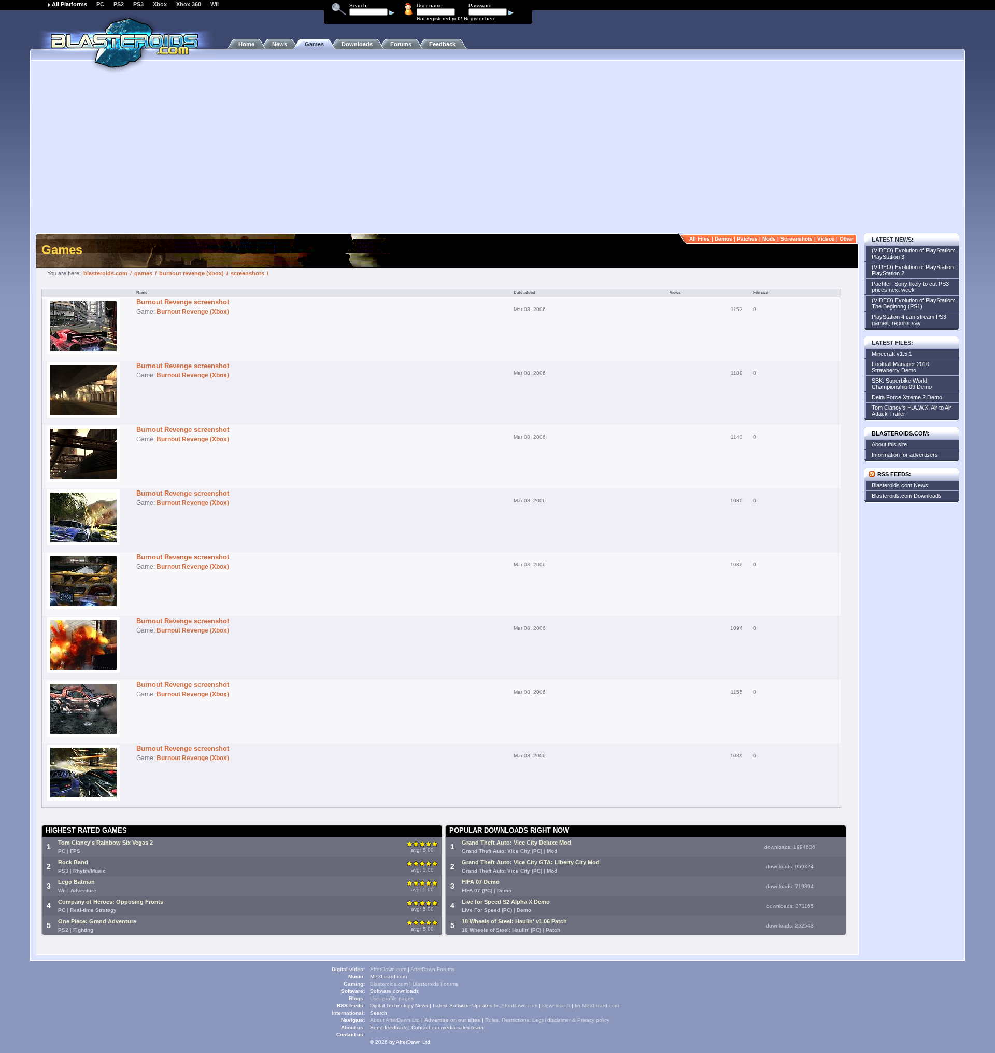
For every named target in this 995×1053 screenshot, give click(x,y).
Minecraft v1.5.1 (892, 353)
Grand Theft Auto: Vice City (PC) (502, 851)
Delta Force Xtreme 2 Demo (907, 397)
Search (378, 1013)
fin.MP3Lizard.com (597, 1005)
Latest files (891, 343)
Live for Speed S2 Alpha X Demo (506, 901)
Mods (769, 239)
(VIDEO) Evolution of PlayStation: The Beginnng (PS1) (913, 303)
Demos (723, 239)
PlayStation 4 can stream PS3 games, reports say (909, 320)
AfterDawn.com (388, 969)
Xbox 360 (188, 4)
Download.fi (556, 1005)
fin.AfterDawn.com (515, 1005)
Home (246, 44)
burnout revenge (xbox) (191, 273)
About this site (889, 444)
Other (847, 239)
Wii (214, 4)
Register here (480, 18)
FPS (75, 851)
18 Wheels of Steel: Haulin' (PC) (501, 930)
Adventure (83, 890)
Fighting (83, 930)
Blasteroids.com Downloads (907, 496)
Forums (400, 44)
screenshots (247, 273)
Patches (747, 239)
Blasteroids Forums (435, 984)
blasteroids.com (105, 273)
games (143, 273)
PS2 (118, 4)
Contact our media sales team (447, 1027)
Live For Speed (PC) (487, 910)
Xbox (160, 4)
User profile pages (392, 998)
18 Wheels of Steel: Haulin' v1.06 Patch (514, 921)
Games (314, 44)
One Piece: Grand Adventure (97, 921)
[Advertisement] (497, 153)
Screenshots (796, 239)
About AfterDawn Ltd (395, 1020)
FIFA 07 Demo (481, 882)
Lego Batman (76, 882)
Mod (552, 851)
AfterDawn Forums (432, 969)
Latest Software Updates (462, 1005)
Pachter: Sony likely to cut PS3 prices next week (910, 286)
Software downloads (394, 991)
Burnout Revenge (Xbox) (193, 311)
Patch (553, 930)
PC (100, 4)
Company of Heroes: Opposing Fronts (110, 901)
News (279, 44)
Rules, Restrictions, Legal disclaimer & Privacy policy (547, 1020)
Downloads (357, 44)
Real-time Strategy (93, 910)
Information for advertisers (905, 455)
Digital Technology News (399, 1005)
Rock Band (73, 862)
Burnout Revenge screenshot (182, 302)
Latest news (892, 239)
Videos (826, 239)
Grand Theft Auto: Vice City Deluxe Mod (516, 842)
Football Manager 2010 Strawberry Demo (900, 367)
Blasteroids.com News (900, 485)
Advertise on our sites (452, 1020)
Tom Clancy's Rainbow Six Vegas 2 (105, 842)
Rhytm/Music (89, 871)
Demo (504, 890)
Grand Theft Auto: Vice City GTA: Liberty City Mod (531, 862)
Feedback (442, 44)
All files (699, 239)
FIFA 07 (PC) (477, 890)
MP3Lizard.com (388, 976)
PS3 (138, 4)
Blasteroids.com (389, 984)
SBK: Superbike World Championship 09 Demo (902, 383)
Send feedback (388, 1027)
